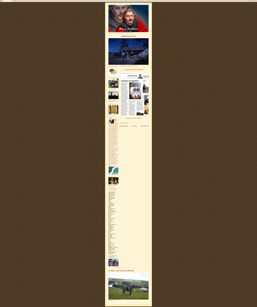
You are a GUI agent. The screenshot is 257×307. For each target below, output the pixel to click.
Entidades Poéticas (111, 213)
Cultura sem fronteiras (111, 208)
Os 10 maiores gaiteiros (112, 237)
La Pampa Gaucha (111, 227)
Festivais (109, 216)
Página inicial (134, 125)
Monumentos (110, 230)
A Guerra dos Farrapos (111, 191)
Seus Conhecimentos (111, 249)
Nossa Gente (110, 234)
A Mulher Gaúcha (111, 192)
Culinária (109, 207)
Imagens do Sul (110, 225)
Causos (109, 201)
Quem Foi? (110, 242)
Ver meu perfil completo (112, 163)
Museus (109, 231)
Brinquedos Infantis (111, 198)
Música (109, 232)
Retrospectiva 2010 (111, 245)
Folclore (109, 219)
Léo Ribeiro (110, 228)
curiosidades (110, 209)
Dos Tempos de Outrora (112, 211)
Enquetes (109, 212)
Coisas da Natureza (111, 205)
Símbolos (109, 250)
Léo (116, 119)
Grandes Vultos (110, 221)
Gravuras (109, 222)
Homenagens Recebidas (112, 224)
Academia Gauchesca (111, 194)
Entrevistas (110, 214)
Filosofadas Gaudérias (111, 217)
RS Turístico (110, 246)
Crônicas (109, 206)
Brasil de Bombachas (111, 197)
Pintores (109, 238)
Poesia (109, 239)
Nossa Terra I (110, 236)
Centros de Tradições (111, 203)
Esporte (109, 215)
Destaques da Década (111, 210)
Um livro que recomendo (112, 251)
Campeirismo (110, 199)
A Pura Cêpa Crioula (111, 193)
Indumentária (110, 226)
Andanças (109, 195)
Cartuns (109, 200)
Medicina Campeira (111, 229)
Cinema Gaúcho (110, 204)
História (109, 223)
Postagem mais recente (124, 125)
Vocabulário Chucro (111, 252)
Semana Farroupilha (111, 248)
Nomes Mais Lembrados (112, 233)
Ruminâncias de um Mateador (113, 247)
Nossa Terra (110, 235)
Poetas (109, 240)
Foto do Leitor (110, 220)
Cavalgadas (110, 202)
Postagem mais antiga (145, 125)
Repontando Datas (111, 243)
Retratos (109, 244)
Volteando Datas (110, 253)
